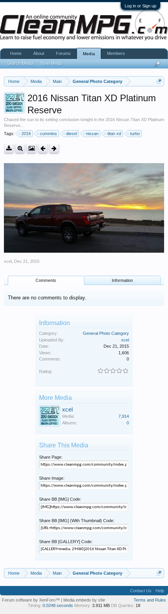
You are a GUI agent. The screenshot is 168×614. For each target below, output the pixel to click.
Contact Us (141, 590)
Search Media (20, 63)
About (38, 53)
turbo (135, 133)
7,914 (123, 416)
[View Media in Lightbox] (31, 148)
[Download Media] (9, 148)
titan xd (114, 133)
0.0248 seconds (58, 605)
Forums (63, 53)
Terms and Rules (150, 600)
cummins (48, 133)
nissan (92, 133)
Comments (46, 280)
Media (89, 53)
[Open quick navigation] (159, 81)
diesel (71, 133)
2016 (26, 133)
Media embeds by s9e (84, 600)
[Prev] (43, 148)
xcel (8, 261)
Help (159, 590)
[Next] (54, 148)
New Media (51, 63)
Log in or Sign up (140, 6)
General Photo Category (106, 333)
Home (15, 53)
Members (116, 53)
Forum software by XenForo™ (31, 600)
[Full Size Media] (20, 148)
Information (122, 280)
